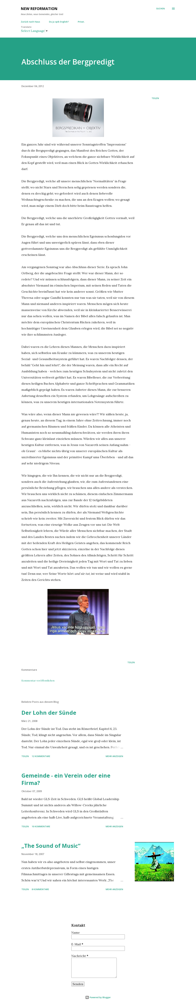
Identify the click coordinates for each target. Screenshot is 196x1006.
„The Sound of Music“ (50, 845)
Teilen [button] (155, 98)
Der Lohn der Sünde (48, 712)
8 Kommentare (40, 889)
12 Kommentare (41, 756)
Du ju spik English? (59, 21)
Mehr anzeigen (114, 756)
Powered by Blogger (100, 997)
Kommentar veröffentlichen (38, 680)
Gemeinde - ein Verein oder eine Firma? (65, 779)
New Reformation (39, 8)
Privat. (81, 21)
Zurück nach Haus (30, 21)
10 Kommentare (41, 826)
